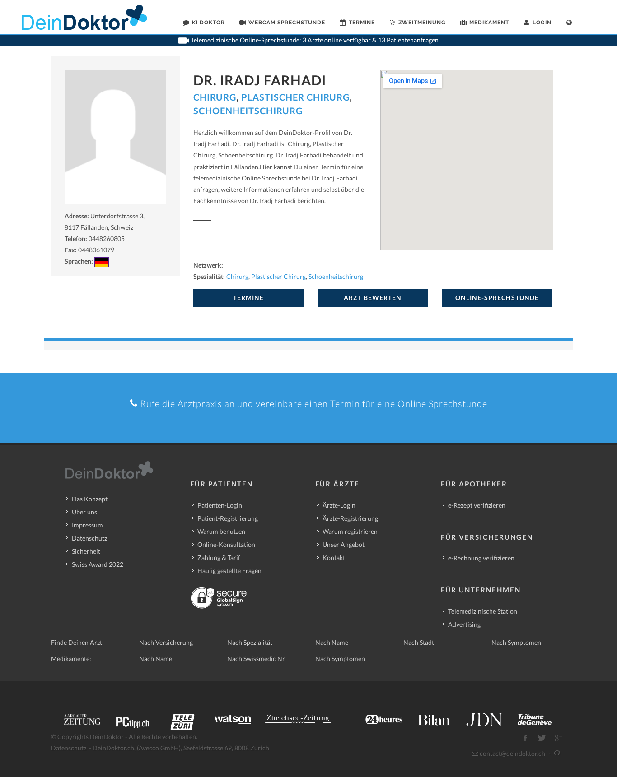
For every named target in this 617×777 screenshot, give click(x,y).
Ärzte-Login (339, 505)
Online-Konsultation (226, 544)
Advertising (464, 624)
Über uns (84, 512)
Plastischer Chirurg (295, 97)
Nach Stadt (418, 642)
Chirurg (214, 97)
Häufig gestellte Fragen (229, 570)
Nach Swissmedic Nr (256, 658)
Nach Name (331, 642)
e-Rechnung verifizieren (481, 558)
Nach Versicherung (166, 642)
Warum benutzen (221, 531)
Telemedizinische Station (482, 611)
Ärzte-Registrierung (350, 518)
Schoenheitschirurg (248, 110)
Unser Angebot (344, 544)
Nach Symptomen (516, 642)
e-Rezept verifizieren (476, 505)
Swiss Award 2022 (97, 564)
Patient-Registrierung (227, 518)
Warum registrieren (350, 531)
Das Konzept (90, 499)
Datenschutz (89, 538)
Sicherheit (86, 551)
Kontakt (334, 557)
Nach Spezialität (249, 642)
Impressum (87, 525)
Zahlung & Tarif (218, 557)
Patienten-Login (219, 505)
